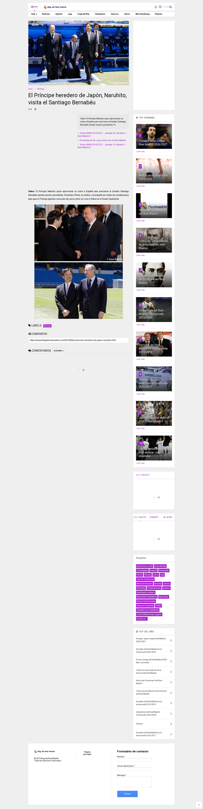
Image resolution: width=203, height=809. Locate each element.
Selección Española (145, 605)
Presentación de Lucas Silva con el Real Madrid (103, 140)
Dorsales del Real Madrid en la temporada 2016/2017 (153, 383)
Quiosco (115, 14)
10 (141, 443)
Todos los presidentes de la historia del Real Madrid (152, 279)
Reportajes (163, 597)
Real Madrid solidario (146, 592)
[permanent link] (35, 109)
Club (33, 14)
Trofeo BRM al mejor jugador (149, 614)
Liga (70, 14)
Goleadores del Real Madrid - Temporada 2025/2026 (151, 314)
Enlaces (158, 14)
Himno (139, 575)
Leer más (141, 151)
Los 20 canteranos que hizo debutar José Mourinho (153, 452)
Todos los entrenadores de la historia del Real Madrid (153, 244)
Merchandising (143, 14)
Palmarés (141, 588)
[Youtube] (156, 7)
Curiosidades (142, 570)
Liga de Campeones (145, 579)
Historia (147, 575)
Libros (127, 14)
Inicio (30, 89)
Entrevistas (164, 570)
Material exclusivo (144, 583)
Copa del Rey (83, 14)
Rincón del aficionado (146, 601)
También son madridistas (148, 610)
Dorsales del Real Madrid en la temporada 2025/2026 (153, 175)
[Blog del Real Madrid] (55, 8)
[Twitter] (160, 7)
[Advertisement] (49, 131)
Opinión (58, 14)
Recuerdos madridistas (147, 597)
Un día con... (142, 619)
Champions (100, 14)
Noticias (46, 14)
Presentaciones (154, 588)
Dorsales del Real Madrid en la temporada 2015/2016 (153, 348)
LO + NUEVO (142, 475)
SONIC (158, 605)
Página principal (87, 753)
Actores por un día (145, 566)
